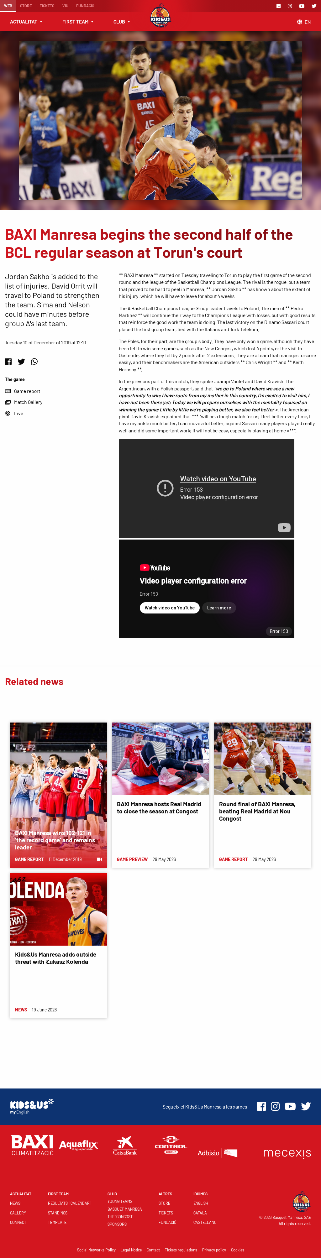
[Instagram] (291, 6)
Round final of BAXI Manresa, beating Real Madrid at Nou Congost (257, 811)
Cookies (237, 1249)
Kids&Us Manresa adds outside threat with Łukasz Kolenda (55, 958)
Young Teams (120, 1201)
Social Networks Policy (96, 1249)
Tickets (47, 5)
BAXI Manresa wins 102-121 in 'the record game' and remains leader (55, 840)
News (15, 1203)
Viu (65, 5)
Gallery (18, 1212)
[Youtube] (303, 6)
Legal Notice (131, 1249)
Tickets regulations (181, 1249)
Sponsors (117, 1224)
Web (8, 5)
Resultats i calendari (69, 1203)
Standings (57, 1212)
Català (200, 1212)
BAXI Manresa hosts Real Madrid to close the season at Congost (159, 807)
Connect (18, 1222)
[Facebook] (279, 6)
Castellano (205, 1222)
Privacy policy (214, 1249)
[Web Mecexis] (287, 1153)
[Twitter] (315, 6)
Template (57, 1222)
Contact (153, 1249)
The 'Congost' (121, 1216)
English (200, 1203)
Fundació (85, 5)
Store (26, 5)
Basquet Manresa (125, 1209)
